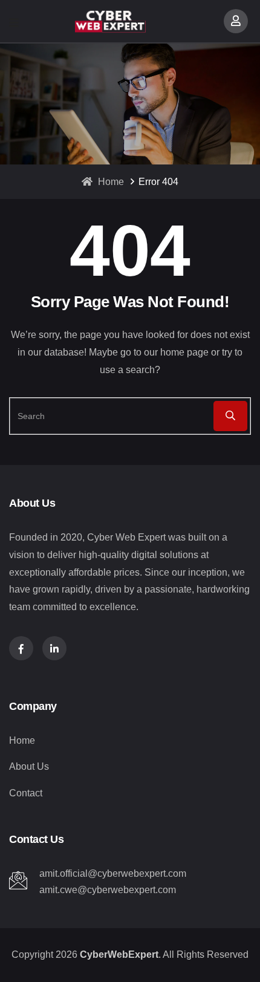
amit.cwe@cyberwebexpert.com (107, 890)
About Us (29, 766)
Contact (25, 793)
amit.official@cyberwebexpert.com (112, 873)
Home (110, 182)
